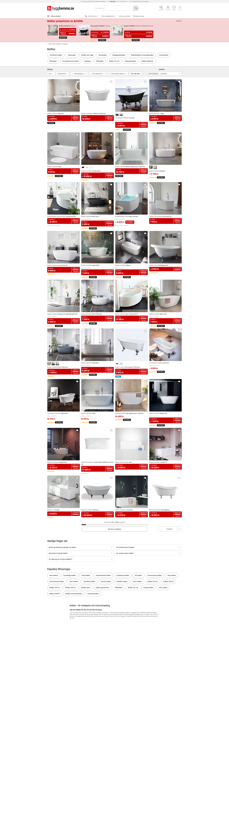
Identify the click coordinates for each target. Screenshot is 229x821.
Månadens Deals (138, 16)
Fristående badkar (55, 55)
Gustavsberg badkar (155, 575)
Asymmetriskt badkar (103, 575)
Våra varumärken (124, 16)
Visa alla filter (135, 74)
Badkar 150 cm (54, 587)
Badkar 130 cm (152, 581)
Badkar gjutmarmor (102, 587)
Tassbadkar (72, 55)
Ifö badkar (138, 575)
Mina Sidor (168, 9)
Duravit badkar (106, 581)
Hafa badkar (171, 575)
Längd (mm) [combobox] (62, 74)
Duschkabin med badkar (70, 61)
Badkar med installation (74, 594)
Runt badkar (53, 575)
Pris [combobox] (50, 74)
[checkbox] (79, 74)
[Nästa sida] (179, 529)
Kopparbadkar (149, 587)
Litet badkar (163, 587)
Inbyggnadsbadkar (118, 55)
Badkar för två (114, 61)
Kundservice (161, 9)
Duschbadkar (163, 55)
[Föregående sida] (158, 529)
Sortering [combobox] (163, 74)
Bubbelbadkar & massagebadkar (142, 55)
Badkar (65, 44)
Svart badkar (137, 581)
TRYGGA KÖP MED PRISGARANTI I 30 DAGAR (94, 1)
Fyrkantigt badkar (69, 575)
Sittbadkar (53, 61)
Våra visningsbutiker (107, 16)
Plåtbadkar (100, 61)
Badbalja (87, 61)
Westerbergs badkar (56, 581)
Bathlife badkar (122, 581)
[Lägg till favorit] (55, 27)
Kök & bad (51, 44)
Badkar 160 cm (70, 587)
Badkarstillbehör (147, 61)
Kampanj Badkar (130, 61)
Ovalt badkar (85, 575)
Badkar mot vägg (87, 55)
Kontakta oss (92, 16)
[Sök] (136, 8)
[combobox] (169, 529)
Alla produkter (56, 16)
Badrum (59, 44)
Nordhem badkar (89, 581)
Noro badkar (74, 581)
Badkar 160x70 (54, 594)
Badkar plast (85, 587)
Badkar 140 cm (168, 581)
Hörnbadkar (103, 55)
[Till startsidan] (60, 8)
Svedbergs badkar (122, 575)
